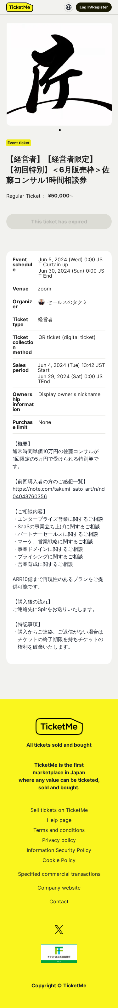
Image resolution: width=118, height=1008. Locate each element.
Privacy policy (59, 840)
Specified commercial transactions (59, 874)
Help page (59, 820)
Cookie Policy (59, 860)
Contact (59, 901)
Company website (59, 888)
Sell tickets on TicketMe (59, 810)
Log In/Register (94, 7)
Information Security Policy (59, 850)
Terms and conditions (59, 830)
